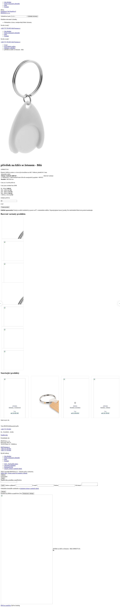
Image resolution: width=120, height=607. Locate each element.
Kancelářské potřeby (10, 46)
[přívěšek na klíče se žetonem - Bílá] (26, 161)
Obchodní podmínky (10, 465)
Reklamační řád (8, 467)
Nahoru (3, 475)
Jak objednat (7, 2)
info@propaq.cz (15, 28)
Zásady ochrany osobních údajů (13, 468)
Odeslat (3, 491)
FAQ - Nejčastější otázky (11, 464)
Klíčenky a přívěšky (9, 48)
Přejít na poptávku (6, 605)
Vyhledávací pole (5, 16)
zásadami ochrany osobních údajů (29, 488)
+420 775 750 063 (6, 28)
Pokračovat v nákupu (28, 493)
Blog (5, 5)
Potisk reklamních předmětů (12, 3)
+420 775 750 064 (6, 450)
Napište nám (4, 435)
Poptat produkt (5, 207)
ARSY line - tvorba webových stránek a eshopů (14, 473)
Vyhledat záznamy (32, 16)
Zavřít (2, 478)
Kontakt (6, 7)
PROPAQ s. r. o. (5, 13)
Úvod (5, 45)
